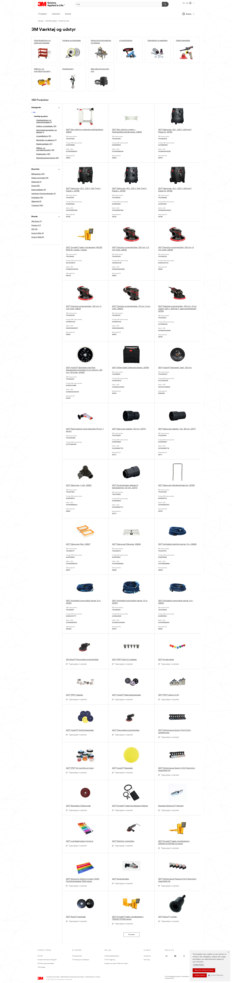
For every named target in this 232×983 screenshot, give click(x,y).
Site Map (147, 960)
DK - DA (186, 3)
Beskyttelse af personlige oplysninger (72, 977)
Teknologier (41, 967)
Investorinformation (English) (47, 960)
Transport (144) (37, 205)
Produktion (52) (37, 198)
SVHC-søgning (110, 960)
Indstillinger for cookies (92, 977)
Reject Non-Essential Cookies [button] (204, 970)
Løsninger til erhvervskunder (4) (43, 194)
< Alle (33, 112)
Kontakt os (147, 956)
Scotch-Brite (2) (37, 233)
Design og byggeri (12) (39, 178)
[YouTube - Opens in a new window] (175, 956)
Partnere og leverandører (45, 963)
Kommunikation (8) (38, 190)
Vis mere (131, 934)
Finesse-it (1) (36, 225)
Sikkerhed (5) (36, 201)
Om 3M (40, 956)
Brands (68, 14)
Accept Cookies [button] (200, 975)
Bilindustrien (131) (37, 174)
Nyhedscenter (77, 956)
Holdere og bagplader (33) (46, 126)
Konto (188, 14)
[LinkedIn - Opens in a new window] (166, 956)
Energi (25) (35, 186)
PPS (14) (34, 229)
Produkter (42, 14)
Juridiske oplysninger (52, 977)
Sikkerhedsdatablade (112, 956)
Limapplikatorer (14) (43, 136)
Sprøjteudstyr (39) (43, 154)
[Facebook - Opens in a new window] (184, 956)
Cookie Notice (198, 965)
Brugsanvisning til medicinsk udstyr (116, 963)
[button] (216, 975)
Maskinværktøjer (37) (44, 144)
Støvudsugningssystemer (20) (47, 158)
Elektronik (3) (36, 182)
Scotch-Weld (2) (37, 237)
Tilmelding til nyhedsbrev (80, 960)
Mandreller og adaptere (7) (46, 140)
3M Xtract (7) (36, 221)
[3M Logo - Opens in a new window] (51, 4)
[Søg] (165, 4)
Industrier (56, 14)
